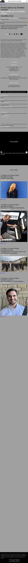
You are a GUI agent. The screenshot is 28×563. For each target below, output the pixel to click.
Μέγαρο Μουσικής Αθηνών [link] (6, 18)
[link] (12, 1)
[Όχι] (18, 560)
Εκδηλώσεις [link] (15, 18)
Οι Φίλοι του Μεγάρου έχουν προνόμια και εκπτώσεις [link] (14, 91)
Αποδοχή (13, 560)
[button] (26, 152)
